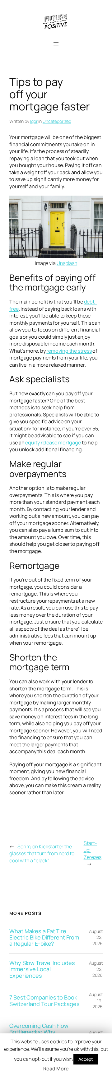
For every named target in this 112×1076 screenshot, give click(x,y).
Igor (34, 121)
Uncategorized (57, 121)
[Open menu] (56, 44)
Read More (55, 1068)
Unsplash (67, 263)
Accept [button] (85, 1059)
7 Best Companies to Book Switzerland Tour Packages (44, 1000)
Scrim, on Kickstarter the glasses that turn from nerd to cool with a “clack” (41, 853)
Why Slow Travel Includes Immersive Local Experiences (42, 969)
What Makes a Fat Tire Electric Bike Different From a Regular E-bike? (44, 937)
